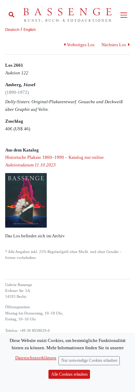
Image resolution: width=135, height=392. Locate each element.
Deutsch (12, 29)
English (30, 29)
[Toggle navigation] (123, 15)
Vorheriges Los (80, 44)
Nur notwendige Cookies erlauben (89, 360)
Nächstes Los (114, 44)
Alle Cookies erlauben (69, 374)
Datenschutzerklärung (35, 357)
